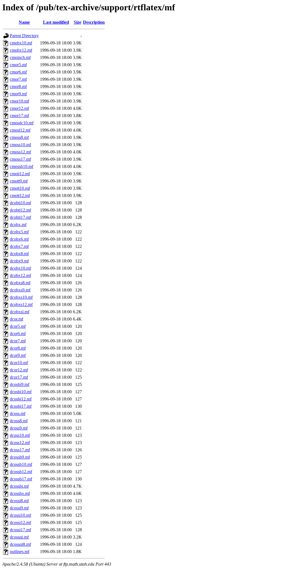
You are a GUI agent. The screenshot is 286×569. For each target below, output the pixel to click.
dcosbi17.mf (21, 406)
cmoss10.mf (20, 144)
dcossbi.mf (19, 486)
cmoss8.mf (19, 137)
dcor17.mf (19, 377)
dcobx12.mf (20, 275)
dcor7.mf (18, 340)
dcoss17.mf (20, 449)
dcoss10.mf (20, 435)
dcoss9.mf (19, 428)
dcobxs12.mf (21, 304)
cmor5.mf (18, 64)
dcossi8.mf (19, 500)
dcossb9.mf (20, 457)
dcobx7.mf (19, 246)
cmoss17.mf (20, 159)
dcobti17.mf (20, 217)
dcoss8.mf (19, 420)
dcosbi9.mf (19, 384)
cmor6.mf (18, 72)
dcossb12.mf (21, 471)
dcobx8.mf (19, 253)
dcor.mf (16, 319)
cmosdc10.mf (22, 122)
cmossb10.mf (21, 166)
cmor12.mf (19, 108)
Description (94, 22)
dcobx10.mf (20, 268)
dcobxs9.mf (20, 290)
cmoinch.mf (20, 57)
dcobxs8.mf (20, 282)
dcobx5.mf (19, 231)
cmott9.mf (19, 181)
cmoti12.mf (20, 173)
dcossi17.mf (20, 529)
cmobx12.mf (21, 50)
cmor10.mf (19, 101)
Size (77, 22)
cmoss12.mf (20, 152)
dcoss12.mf (20, 442)
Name (24, 22)
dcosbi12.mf (21, 399)
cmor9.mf (18, 93)
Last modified (56, 22)
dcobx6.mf (19, 239)
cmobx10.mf (21, 43)
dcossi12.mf (20, 522)
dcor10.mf (19, 362)
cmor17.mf (19, 115)
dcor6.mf (18, 333)
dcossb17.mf (21, 478)
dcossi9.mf (19, 508)
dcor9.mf (18, 355)
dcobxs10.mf (21, 297)
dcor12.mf (19, 370)
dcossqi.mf (19, 537)
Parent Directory (24, 35)
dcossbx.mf (20, 493)
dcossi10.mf (20, 515)
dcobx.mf (18, 224)
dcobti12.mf (20, 210)
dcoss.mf (17, 413)
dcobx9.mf (19, 261)
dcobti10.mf (20, 202)
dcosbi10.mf (21, 391)
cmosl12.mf (20, 130)
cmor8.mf (18, 86)
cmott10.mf (20, 188)
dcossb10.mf (21, 464)
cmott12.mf (20, 195)
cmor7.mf (18, 79)
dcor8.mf (18, 348)
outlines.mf (19, 551)
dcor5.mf (18, 326)
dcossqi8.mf (20, 544)
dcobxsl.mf (19, 311)
